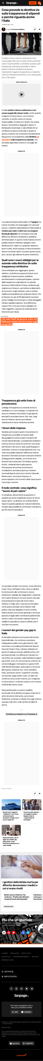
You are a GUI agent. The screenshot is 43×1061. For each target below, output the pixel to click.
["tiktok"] (4, 932)
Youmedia (5, 953)
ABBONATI (32, 3)
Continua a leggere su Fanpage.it (21, 714)
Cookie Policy (6, 956)
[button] (39, 29)
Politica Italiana (6, 788)
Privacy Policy (26, 953)
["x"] (18, 932)
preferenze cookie (8, 960)
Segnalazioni (14, 953)
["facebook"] (23, 932)
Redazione (35, 956)
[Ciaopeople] (21, 1055)
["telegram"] (28, 932)
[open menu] (2, 3)
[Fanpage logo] (12, 3)
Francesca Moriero (18, 29)
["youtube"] (13, 932)
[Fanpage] (22, 995)
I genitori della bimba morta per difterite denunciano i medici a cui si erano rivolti (20, 885)
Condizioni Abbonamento (21, 956)
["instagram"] (9, 932)
